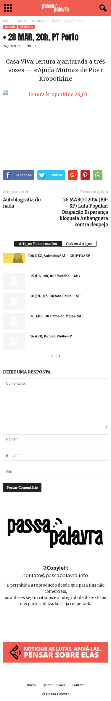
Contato (78, 685)
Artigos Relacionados (38, 244)
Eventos (38, 21)
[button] (101, 8)
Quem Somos (54, 685)
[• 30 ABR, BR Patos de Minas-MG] (14, 321)
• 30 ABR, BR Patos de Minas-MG (55, 316)
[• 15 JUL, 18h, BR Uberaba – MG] (14, 281)
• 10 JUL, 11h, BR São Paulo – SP (54, 296)
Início (7, 21)
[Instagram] (56, 621)
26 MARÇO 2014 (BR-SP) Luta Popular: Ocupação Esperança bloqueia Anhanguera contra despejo (84, 212)
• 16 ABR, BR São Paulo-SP (50, 336)
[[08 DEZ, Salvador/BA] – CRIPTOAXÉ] (14, 258)
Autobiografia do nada (22, 203)
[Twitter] (69, 621)
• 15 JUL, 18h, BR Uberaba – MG (54, 276)
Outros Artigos (79, 244)
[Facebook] (42, 621)
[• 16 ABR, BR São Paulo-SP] (14, 341)
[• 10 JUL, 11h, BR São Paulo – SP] (14, 301)
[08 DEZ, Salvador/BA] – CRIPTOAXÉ (59, 256)
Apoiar (21, 21)
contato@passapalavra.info (55, 575)
